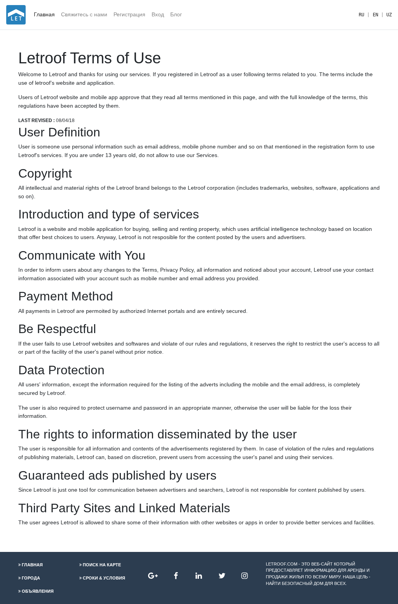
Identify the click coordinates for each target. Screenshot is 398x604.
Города (31, 578)
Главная (44, 14)
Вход (158, 14)
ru (361, 14)
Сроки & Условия (104, 578)
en (375, 14)
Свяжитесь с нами (84, 14)
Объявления (38, 591)
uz (389, 14)
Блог (176, 14)
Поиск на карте (102, 564)
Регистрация (129, 14)
